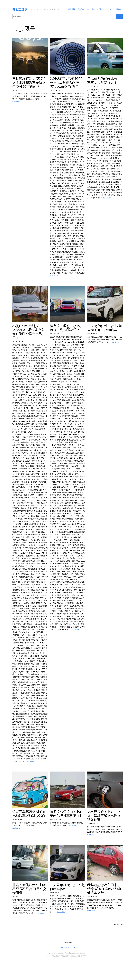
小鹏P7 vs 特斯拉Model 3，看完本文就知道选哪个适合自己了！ (28, 332)
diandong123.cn (67, 947)
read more (16, 101)
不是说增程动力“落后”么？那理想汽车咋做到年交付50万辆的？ (28, 83)
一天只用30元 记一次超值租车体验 (67, 887)
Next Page (118, 924)
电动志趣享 (20, 9)
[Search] (119, 16)
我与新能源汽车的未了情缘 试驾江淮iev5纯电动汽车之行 (104, 889)
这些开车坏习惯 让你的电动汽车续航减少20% (29, 814)
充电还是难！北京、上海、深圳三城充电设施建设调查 (103, 816)
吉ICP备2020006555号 (67, 942)
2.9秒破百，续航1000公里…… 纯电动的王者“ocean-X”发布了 (66, 83)
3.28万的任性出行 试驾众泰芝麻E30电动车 (104, 328)
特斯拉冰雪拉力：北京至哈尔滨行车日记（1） (67, 814)
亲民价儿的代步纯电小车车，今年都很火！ (103, 81)
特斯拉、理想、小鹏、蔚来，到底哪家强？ (66, 328)
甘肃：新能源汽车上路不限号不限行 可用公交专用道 (29, 889)
